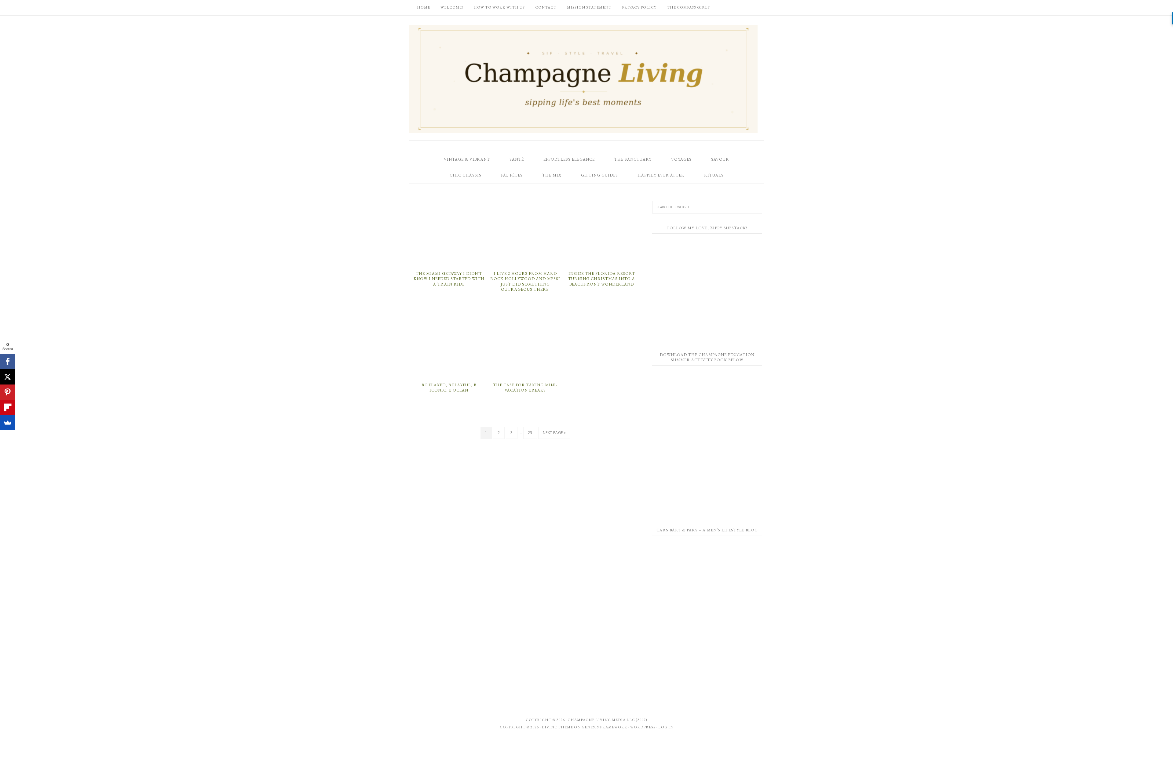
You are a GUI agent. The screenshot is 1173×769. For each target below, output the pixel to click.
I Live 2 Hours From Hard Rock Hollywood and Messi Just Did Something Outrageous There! (525, 281)
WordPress (643, 727)
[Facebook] (7, 361)
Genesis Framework (604, 727)
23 (530, 432)
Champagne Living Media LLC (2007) (607, 719)
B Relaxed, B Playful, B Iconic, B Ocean (449, 387)
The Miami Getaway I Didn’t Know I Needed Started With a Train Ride (449, 279)
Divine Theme (557, 727)
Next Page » (554, 432)
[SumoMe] (7, 422)
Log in (666, 727)
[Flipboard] (7, 407)
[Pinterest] (7, 392)
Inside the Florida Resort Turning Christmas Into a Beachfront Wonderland (601, 279)
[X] (7, 376)
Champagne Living (583, 78)
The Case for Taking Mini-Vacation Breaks (525, 387)
